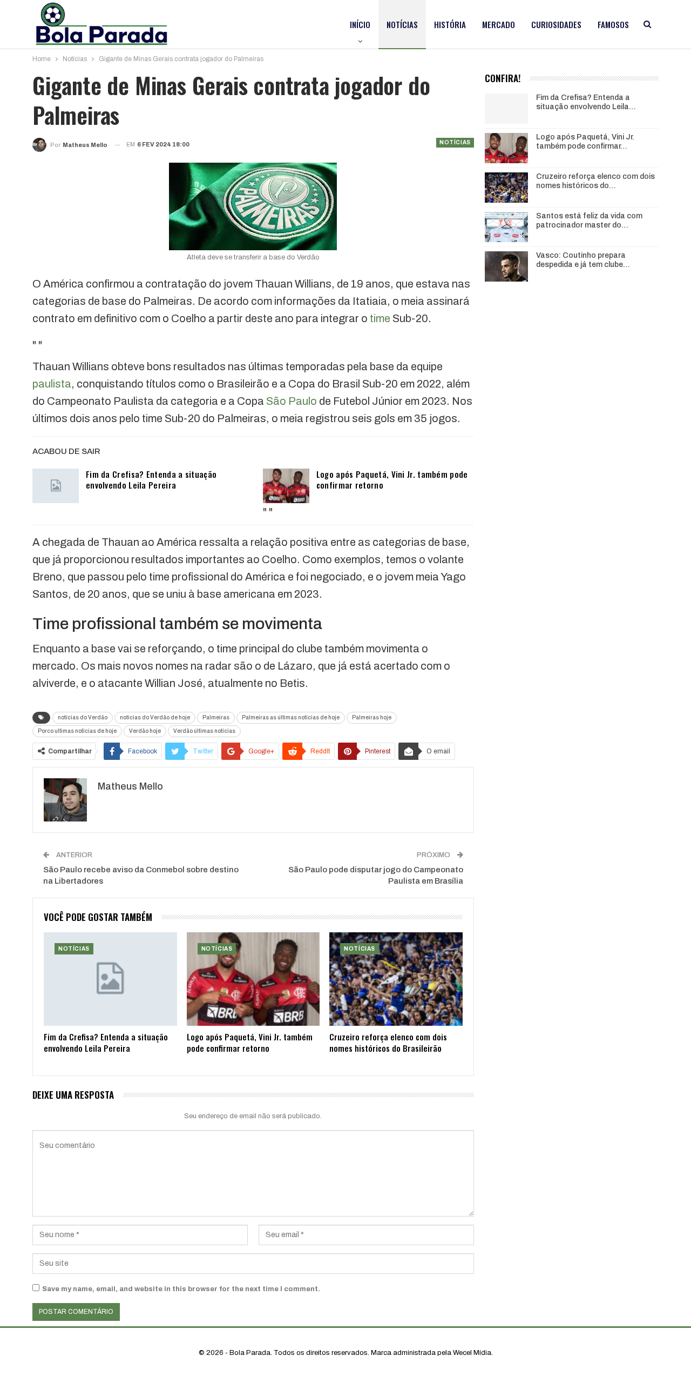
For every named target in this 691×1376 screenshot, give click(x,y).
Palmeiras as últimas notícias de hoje (291, 717)
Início (360, 24)
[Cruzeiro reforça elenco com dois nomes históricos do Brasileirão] (396, 979)
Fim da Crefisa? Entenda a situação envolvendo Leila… (586, 102)
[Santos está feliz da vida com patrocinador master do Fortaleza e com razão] (506, 227)
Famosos (613, 24)
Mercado (498, 24)
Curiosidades (556, 24)
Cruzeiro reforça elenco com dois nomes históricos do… (595, 181)
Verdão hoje (145, 731)
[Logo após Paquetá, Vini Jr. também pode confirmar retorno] (286, 486)
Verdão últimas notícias (204, 731)
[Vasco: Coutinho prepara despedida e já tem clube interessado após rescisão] (506, 266)
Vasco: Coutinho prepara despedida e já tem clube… (583, 260)
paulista (51, 384)
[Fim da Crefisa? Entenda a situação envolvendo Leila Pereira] (55, 486)
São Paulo (291, 401)
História (450, 24)
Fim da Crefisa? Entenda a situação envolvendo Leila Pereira (151, 479)
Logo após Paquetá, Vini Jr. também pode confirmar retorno (392, 479)
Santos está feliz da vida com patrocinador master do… (589, 220)
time (380, 318)
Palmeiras (215, 717)
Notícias (402, 24)
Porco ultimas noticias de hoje (77, 731)
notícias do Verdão (82, 717)
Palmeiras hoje (371, 717)
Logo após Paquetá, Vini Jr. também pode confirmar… (585, 141)
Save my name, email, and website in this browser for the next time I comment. (181, 1289)
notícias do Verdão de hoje (155, 717)
